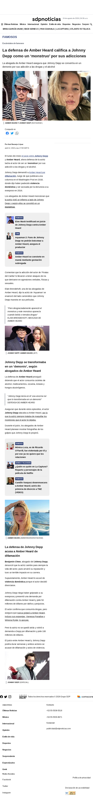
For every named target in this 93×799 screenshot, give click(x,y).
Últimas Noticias (11, 24)
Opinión (44, 24)
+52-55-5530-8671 (54, 717)
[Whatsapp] (17, 133)
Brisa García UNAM (12, 29)
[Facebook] (7, 133)
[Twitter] (12, 133)
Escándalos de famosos (13, 43)
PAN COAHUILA (47, 29)
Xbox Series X (31, 29)
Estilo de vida (55, 24)
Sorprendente (8, 756)
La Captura (62, 29)
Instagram (6, 793)
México (23, 24)
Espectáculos (8, 763)
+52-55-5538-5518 (54, 711)
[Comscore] (85, 696)
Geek (4, 769)
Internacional (33, 24)
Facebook (6, 780)
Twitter (5, 786)
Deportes (66, 24)
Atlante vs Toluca (80, 29)
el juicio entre (35, 156)
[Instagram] (9, 696)
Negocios (76, 24)
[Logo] (46, 19)
